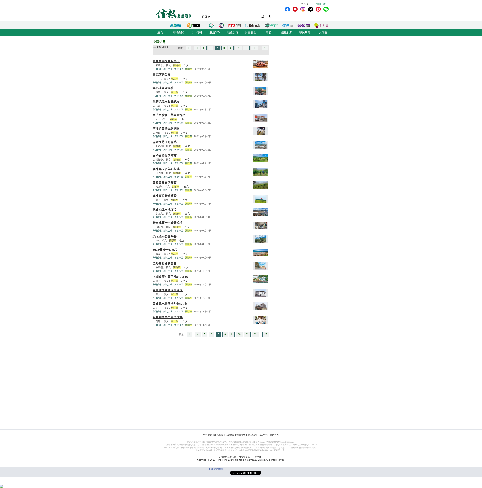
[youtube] (295, 9)
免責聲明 (241, 435)
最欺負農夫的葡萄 (165, 182)
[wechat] (326, 9)
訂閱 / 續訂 (322, 3)
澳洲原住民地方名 (165, 209)
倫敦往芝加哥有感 (165, 142)
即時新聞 (178, 32)
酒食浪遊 (178, 69)
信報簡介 (207, 435)
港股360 (214, 32)
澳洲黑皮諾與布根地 (166, 169)
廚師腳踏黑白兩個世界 (168, 317)
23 (265, 48)
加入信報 (263, 435)
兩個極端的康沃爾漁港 (168, 290)
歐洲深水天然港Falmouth (170, 303)
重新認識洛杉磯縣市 (166, 101)
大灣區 (323, 32)
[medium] (310, 9)
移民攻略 (304, 32)
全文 (186, 65)
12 (254, 48)
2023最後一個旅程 (165, 249)
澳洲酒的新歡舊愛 (165, 195)
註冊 (309, 3)
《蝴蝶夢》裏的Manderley (170, 276)
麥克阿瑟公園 (162, 74)
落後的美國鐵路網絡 (166, 128)
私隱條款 (229, 435)
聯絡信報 (274, 435)
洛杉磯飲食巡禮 (163, 88)
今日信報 (196, 32)
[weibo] (318, 9)
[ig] (302, 9)
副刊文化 (167, 69)
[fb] (287, 9)
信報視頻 (286, 32)
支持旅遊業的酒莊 (165, 155)
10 (238, 48)
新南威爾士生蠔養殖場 (168, 222)
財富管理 (250, 32)
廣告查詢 (252, 435)
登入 (303, 3)
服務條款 (218, 435)
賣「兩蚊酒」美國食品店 (169, 115)
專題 (269, 32)
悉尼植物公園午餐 (165, 236)
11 (246, 48)
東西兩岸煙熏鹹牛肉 (166, 61)
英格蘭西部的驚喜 (165, 263)
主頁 (160, 32)
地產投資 (232, 32)
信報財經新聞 (216, 469)
